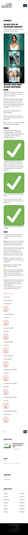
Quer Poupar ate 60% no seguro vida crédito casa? (18, 445)
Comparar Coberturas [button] (8, 293)
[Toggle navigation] (25, 5)
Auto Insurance (7, 479)
